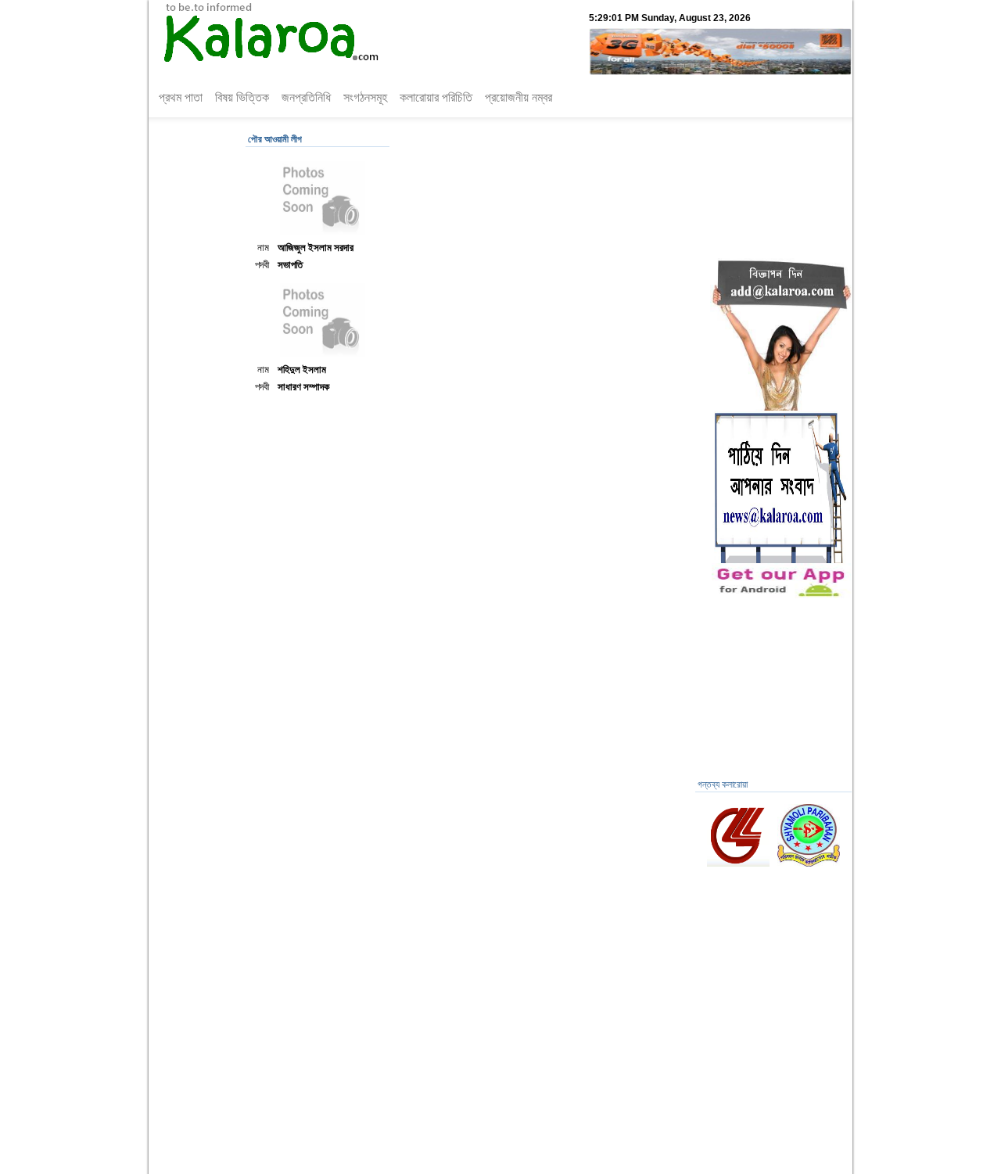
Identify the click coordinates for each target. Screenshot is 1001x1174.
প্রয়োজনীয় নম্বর (518, 97)
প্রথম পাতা (181, 97)
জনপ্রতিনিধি (306, 97)
